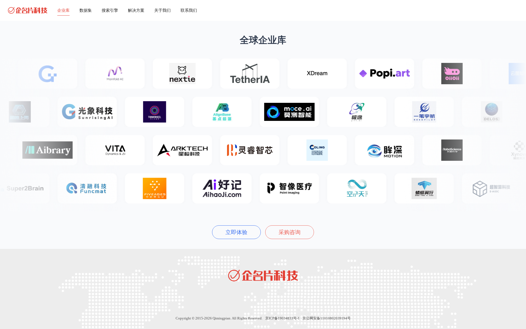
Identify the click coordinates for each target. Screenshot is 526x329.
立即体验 (236, 232)
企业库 (63, 10)
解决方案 (136, 10)
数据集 (85, 10)
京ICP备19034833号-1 (282, 318)
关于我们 (162, 10)
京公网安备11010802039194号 (326, 318)
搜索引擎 (110, 10)
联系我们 (189, 10)
